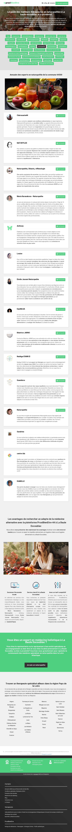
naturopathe (41, 46)
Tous (8, 36)
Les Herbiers (27, 726)
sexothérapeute (24, 60)
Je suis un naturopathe (36, 665)
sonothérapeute (36, 60)
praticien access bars (53, 50)
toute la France (11, 622)
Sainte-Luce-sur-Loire (60, 702)
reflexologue (59, 57)
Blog (6, 797)
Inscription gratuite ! (62, 3)
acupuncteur (16, 36)
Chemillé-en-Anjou (11, 728)
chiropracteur (39, 36)
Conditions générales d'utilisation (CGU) (15, 791)
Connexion (52, 3)
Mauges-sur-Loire (44, 705)
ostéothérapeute (27, 50)
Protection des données (11, 793)
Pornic (44, 724)
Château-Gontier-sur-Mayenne (12, 724)
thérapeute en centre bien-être (28, 63)
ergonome (63, 39)
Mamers (44, 701)
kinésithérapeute (11, 46)
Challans (11, 716)
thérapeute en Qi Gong (46, 63)
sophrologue (47, 60)
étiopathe (11, 43)
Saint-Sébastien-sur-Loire (60, 714)
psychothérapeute (48, 57)
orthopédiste (62, 46)
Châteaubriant (12, 720)
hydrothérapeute (36, 43)
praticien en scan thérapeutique (18, 53)
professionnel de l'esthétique (31, 57)
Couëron (11, 735)
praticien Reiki (59, 53)
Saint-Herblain (60, 707)
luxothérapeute (22, 46)
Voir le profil (61, 115)
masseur (32, 46)
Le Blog (45, 3)
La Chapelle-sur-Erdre (27, 709)
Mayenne (44, 708)
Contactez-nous (9, 800)
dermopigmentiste (33, 39)
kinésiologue (60, 43)
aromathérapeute (27, 36)
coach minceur (10, 39)
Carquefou (12, 713)
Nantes (44, 714)
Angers (12, 701)
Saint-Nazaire (60, 710)
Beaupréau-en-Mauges (11, 706)
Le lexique (7, 802)
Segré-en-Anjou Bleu (60, 723)
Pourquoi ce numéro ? (47, 754)
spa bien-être (58, 60)
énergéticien (54, 39)
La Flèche (28, 713)
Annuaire (7, 789)
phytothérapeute (39, 50)
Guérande (28, 705)
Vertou (60, 731)
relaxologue (13, 60)
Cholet (12, 732)
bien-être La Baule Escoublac (12, 816)
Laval (27, 720)
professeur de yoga (14, 57)
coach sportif (21, 39)
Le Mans (28, 723)
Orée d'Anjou (44, 718)
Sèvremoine (60, 727)
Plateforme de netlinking (11, 795)
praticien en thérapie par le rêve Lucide (41, 53)
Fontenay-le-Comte (27, 701)
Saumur (60, 719)
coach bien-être (50, 36)
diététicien (45, 39)
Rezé (44, 727)
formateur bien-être (22, 43)
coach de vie (61, 36)
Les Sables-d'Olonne (28, 731)
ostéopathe (15, 50)
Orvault (44, 721)
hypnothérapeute (49, 43)
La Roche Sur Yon (28, 716)
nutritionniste (52, 46)
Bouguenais (11, 710)
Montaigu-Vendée (44, 711)
